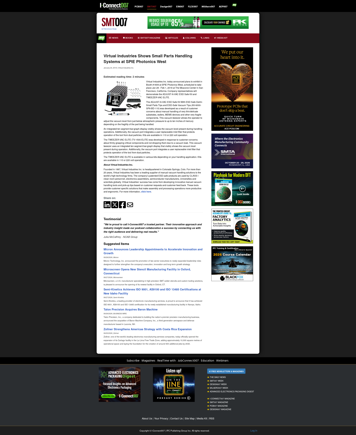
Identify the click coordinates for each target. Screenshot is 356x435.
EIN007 (180, 7)
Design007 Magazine (220, 409)
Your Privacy (161, 418)
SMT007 (151, 7)
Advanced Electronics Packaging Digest (232, 391)
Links (206, 38)
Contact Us (176, 418)
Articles (173, 38)
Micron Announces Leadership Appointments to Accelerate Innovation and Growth (153, 251)
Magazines (148, 360)
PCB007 (139, 7)
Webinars (222, 360)
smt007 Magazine (150, 38)
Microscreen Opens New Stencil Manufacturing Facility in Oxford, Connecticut (147, 271)
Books (129, 38)
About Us (147, 418)
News (115, 38)
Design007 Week (218, 384)
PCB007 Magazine (219, 405)
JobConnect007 (188, 360)
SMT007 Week (216, 380)
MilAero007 (208, 7)
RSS (211, 418)
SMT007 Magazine (219, 402)
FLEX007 (193, 7)
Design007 (166, 7)
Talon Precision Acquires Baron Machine (131, 309)
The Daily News (218, 377)
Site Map (190, 418)
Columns (190, 38)
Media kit (222, 38)
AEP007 (223, 7)
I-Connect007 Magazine (222, 398)
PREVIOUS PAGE (110, 29)
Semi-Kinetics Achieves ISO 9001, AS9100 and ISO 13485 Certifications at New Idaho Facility (152, 291)
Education (207, 360)
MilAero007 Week (219, 387)
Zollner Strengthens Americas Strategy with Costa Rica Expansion (148, 329)
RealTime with (166, 360)
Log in (253, 430)
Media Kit (202, 418)
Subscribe (133, 360)
